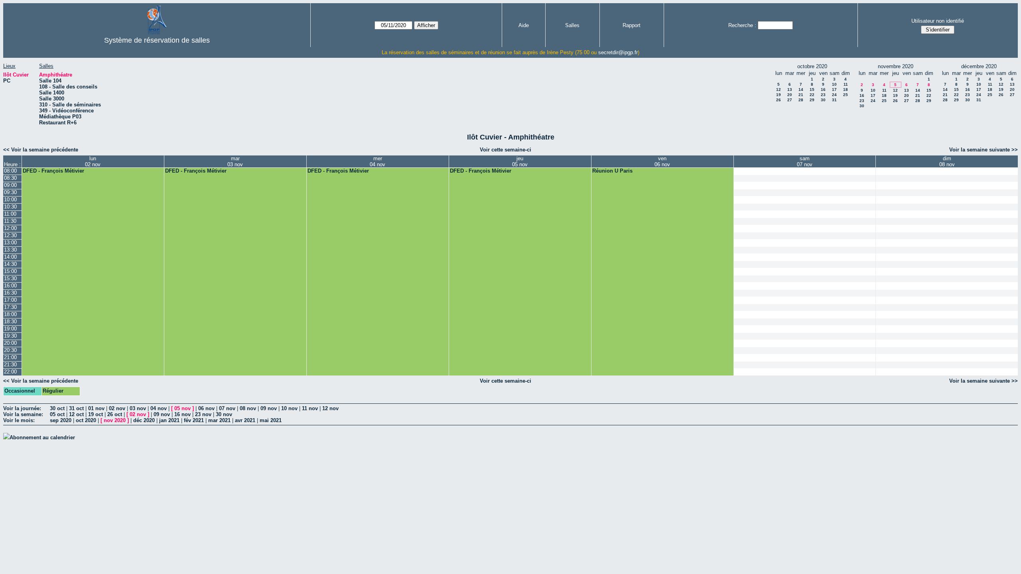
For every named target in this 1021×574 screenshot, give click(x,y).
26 (778, 100)
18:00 (10, 314)
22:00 (10, 372)
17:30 (10, 307)
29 (812, 100)
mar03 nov (235, 161)
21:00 (10, 357)
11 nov (310, 408)
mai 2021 (271, 420)
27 (789, 100)
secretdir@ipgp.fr (618, 52)
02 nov (117, 408)
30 (823, 100)
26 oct (114, 414)
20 (789, 94)
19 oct (95, 414)
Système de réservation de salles (157, 40)
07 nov (227, 408)
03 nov (138, 408)
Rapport (632, 25)
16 (823, 89)
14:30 (10, 264)
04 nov (158, 408)
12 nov (330, 408)
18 (845, 89)
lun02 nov (93, 161)
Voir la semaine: (23, 414)
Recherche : (742, 25)
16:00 (10, 286)
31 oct (76, 408)
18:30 (10, 321)
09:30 (10, 192)
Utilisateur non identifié (937, 21)
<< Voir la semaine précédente (40, 150)
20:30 (10, 350)
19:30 (10, 336)
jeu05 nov (520, 161)
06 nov (206, 408)
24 (834, 94)
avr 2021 (245, 420)
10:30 (10, 207)
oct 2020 (86, 420)
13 (789, 89)
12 (778, 89)
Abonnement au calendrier (42, 437)
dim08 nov (947, 161)
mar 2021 (219, 420)
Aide (523, 25)
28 (800, 100)
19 (778, 94)
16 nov (182, 414)
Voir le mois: (19, 420)
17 (834, 89)
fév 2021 (194, 420)
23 (823, 94)
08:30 (10, 178)
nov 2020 (115, 420)
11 (846, 84)
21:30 (10, 365)
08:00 (10, 171)
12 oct (76, 414)
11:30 (10, 221)
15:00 (10, 271)
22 (812, 94)
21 (800, 94)
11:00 (10, 214)
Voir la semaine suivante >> (983, 150)
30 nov (224, 414)
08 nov (248, 408)
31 (834, 100)
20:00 (10, 343)
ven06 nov (662, 161)
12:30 (10, 235)
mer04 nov (377, 161)
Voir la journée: (22, 408)
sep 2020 (60, 420)
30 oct (57, 408)
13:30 (10, 250)
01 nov (96, 408)
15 (812, 89)
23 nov (203, 414)
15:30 (10, 278)
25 (845, 94)
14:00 (10, 257)
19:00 (10, 329)
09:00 (10, 185)
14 (800, 89)
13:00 (10, 243)
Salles (572, 25)
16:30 (10, 293)
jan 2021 (169, 420)
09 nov (268, 408)
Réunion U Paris (612, 171)
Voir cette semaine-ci (505, 150)
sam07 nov (804, 161)
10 (834, 84)
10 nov (289, 408)
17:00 (10, 300)
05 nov (182, 408)
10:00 (10, 199)
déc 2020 (144, 420)
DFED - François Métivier (53, 171)
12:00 (10, 228)
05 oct (57, 414)
